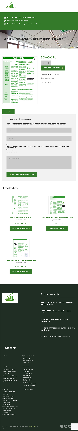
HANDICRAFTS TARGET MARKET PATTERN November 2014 (57, 303)
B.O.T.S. (5, 394)
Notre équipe (27, 362)
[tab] (8, 111)
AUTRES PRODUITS (9, 392)
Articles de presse (9, 369)
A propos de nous (28, 356)
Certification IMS (28, 369)
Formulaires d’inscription (7, 411)
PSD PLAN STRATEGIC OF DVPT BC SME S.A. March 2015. (58, 329)
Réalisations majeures (10, 378)
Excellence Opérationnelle (27, 372)
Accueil (4, 356)
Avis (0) (8, 112)
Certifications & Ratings (10, 400)
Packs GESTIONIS (8, 396)
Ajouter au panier (52, 68)
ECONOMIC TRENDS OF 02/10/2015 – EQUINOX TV (54, 320)
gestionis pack (49, 78)
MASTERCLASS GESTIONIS (27, 380)
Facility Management (29, 383)
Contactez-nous (27, 389)
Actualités (5, 367)
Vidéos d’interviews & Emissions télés (10, 381)
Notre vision (26, 358)
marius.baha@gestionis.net (19, 20)
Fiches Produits (8, 398)
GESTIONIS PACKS (53, 74)
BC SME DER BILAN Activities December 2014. (56, 312)
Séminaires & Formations (7, 403)
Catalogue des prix (9, 408)
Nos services (26, 367)
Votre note (10, 150)
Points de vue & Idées (10, 376)
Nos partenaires (28, 360)
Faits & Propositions (9, 371)
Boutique (5, 389)
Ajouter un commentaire (23, 174)
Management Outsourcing (27, 376)
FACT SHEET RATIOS (29, 385)
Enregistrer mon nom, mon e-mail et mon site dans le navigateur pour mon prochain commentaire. (37, 147)
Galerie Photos (8, 374)
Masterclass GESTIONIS (10, 406)
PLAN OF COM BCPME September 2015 (55, 336)
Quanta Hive (33, 426)
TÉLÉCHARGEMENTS (9, 414)
